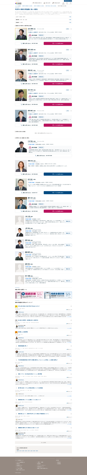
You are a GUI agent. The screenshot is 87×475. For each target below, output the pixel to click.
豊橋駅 (38, 163)
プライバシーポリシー (41, 465)
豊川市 (21, 450)
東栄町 (34, 450)
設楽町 (31, 450)
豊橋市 (33, 144)
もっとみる (43, 442)
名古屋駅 (35, 242)
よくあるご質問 (19, 468)
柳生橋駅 (38, 182)
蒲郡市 (23, 450)
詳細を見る (68, 221)
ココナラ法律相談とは (20, 462)
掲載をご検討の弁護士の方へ (42, 468)
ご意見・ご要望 (40, 462)
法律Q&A (18, 463)
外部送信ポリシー (40, 466)
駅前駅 (35, 266)
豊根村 (37, 450)
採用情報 (59, 463)
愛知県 (30, 144)
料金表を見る (41, 35)
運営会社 (59, 462)
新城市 (26, 450)
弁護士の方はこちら (68, 0)
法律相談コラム (19, 465)
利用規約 (39, 463)
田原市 (30, 32)
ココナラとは (18, 466)
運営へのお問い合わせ (20, 469)
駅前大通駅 (39, 144)
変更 (70, 16)
